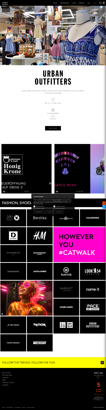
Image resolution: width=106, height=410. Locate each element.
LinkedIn (5, 385)
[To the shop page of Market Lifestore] (66, 289)
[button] (25, 191)
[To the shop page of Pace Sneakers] (93, 307)
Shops (55, 3)
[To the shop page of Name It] (93, 289)
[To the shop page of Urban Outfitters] (93, 325)
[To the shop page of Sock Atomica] (13, 325)
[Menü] (104, 3)
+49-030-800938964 (53, 113)
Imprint (3, 407)
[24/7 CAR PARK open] (104, 207)
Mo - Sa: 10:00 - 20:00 (54, 103)
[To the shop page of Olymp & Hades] (66, 307)
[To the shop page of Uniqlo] (66, 325)
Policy (57, 201)
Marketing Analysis (60, 208)
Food (74, 3)
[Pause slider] (4, 192)
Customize (49, 211)
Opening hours (8, 382)
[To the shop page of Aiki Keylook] (13, 217)
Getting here (7, 375)
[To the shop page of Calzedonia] (93, 217)
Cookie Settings (30, 407)
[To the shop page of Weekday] (40, 342)
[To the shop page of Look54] (93, 271)
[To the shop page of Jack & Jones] (40, 271)
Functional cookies (60, 206)
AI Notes (23, 407)
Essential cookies (40, 206)
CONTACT (5, 378)
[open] (79, 168)
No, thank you (59, 211)
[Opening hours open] (104, 203)
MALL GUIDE (53, 128)
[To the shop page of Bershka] (40, 217)
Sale (88, 3)
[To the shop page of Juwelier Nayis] (66, 271)
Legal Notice (65, 201)
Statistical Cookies (40, 208)
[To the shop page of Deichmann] (13, 235)
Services (82, 3)
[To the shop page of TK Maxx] (40, 325)
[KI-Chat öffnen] (100, 2)
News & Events (64, 3)
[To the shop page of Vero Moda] (13, 342)
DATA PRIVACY (10, 407)
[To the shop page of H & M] (40, 235)
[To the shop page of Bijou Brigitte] (66, 217)
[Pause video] (2, 314)
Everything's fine (39, 211)
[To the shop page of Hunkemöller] (13, 253)
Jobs (3, 380)
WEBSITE (53, 119)
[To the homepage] (5, 4)
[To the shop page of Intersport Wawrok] (40, 253)
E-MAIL (53, 116)
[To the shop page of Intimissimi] (13, 271)
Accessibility (17, 407)
